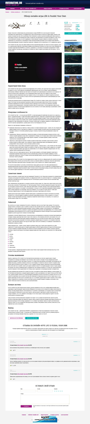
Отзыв (22, 393)
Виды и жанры (48, 8)
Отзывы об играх (64, 8)
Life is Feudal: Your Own (22, 345)
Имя (21, 389)
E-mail (38, 389)
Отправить (26, 406)
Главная (12, 8)
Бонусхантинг (78, 8)
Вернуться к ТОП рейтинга (16, 318)
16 (15, 365)
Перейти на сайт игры (32, 318)
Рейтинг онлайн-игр (30, 8)
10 (11, 365)
